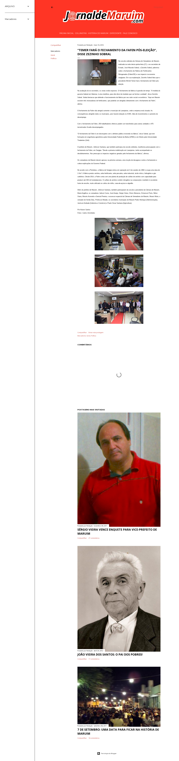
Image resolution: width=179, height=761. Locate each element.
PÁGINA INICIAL (66, 33)
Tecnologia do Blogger (109, 753)
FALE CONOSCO (130, 33)
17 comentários (94, 659)
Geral (53, 55)
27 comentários (94, 538)
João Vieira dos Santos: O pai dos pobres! (109, 654)
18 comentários (94, 738)
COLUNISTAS (81, 33)
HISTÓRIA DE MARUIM (98, 33)
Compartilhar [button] (56, 45)
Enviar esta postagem (96, 332)
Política (53, 58)
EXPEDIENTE (116, 33)
